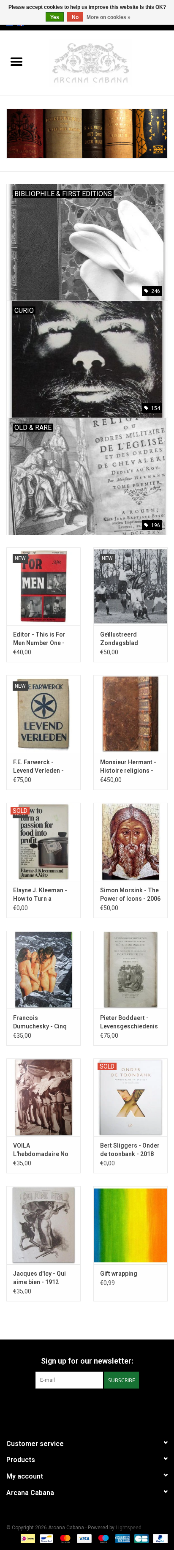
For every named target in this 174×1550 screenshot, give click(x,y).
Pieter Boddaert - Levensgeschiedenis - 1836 (129, 1022)
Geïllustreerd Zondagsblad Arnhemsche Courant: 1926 (130, 639)
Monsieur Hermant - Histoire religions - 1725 (128, 767)
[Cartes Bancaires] (140, 1538)
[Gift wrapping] (130, 1225)
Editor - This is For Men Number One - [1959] (39, 639)
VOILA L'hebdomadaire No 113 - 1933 (40, 1150)
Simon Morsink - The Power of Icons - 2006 (130, 894)
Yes (54, 17)
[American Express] (121, 1538)
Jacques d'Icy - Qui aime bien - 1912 (39, 1277)
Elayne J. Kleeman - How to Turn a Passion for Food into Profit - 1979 (43, 895)
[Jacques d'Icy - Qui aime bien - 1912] (43, 1225)
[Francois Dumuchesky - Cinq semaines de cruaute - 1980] (43, 970)
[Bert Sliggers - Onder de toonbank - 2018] (130, 1097)
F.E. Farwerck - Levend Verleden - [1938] (38, 767)
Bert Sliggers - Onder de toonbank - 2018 (130, 1149)
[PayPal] (159, 1538)
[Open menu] (16, 61)
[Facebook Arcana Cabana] (80, 1406)
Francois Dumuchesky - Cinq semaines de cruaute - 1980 (42, 1022)
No (75, 17)
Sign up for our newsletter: (87, 1360)
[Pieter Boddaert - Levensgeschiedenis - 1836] (130, 970)
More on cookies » (108, 17)
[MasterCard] (64, 1538)
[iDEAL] (27, 1538)
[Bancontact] (45, 1538)
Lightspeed (128, 1528)
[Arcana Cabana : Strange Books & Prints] (103, 62)
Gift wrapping (118, 1273)
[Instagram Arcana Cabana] (94, 1406)
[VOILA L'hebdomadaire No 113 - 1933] (43, 1097)
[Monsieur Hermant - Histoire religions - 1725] (130, 714)
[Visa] (83, 1538)
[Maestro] (102, 1538)
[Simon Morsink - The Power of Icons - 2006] (130, 841)
